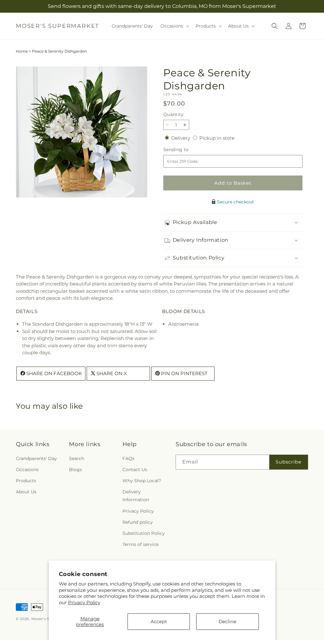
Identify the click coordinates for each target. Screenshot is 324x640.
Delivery (181, 138)
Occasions (27, 469)
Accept (159, 621)
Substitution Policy (143, 533)
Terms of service (140, 544)
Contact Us (134, 469)
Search (76, 458)
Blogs (75, 469)
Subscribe (289, 462)
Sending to (185, 149)
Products (26, 480)
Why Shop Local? (141, 480)
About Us (26, 492)
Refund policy (137, 522)
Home (22, 51)
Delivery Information (135, 495)
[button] (174, 26)
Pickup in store (216, 138)
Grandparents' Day (36, 458)
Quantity (173, 114)
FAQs (128, 458)
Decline (227, 621)
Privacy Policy (84, 602)
